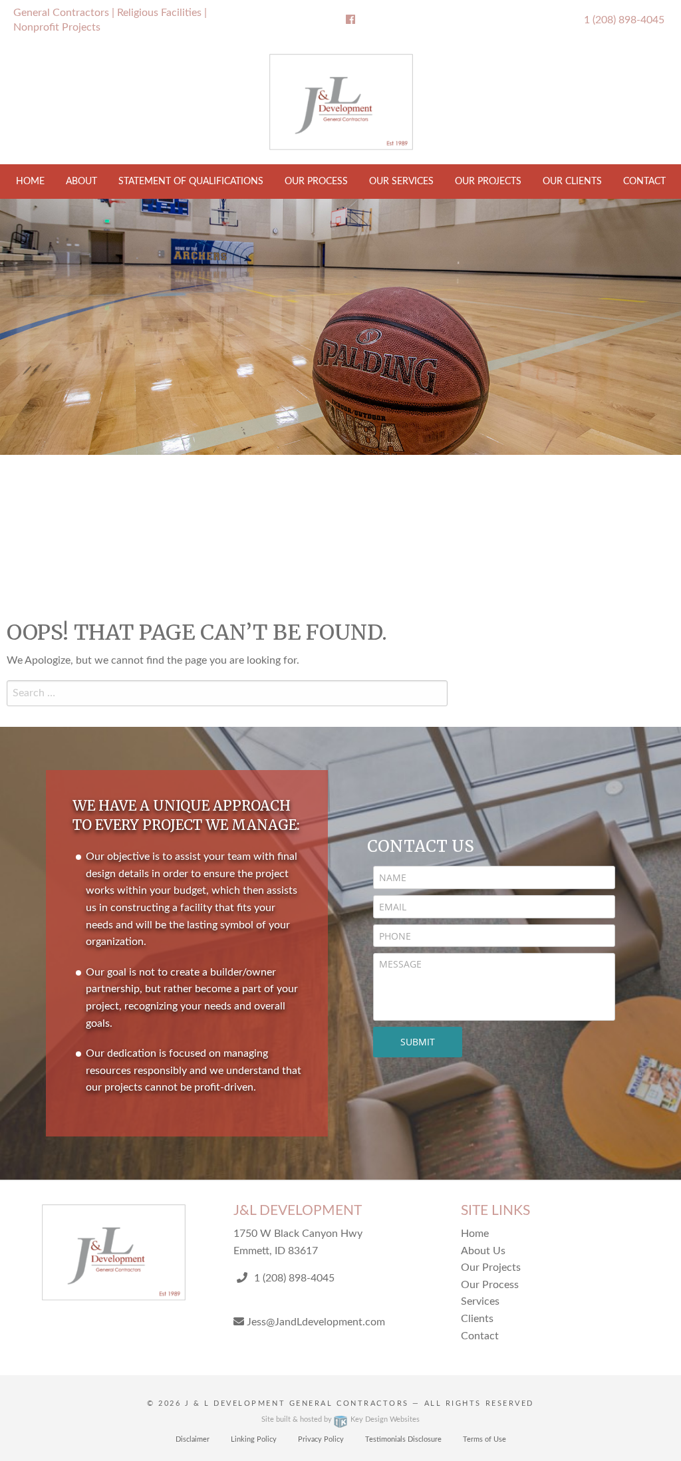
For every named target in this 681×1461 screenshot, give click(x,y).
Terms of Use (484, 1439)
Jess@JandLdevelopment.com (314, 1322)
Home (30, 181)
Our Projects (488, 181)
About (81, 181)
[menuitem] (30, 182)
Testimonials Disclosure (403, 1439)
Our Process (316, 181)
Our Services (401, 181)
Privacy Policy (321, 1439)
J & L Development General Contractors (297, 1403)
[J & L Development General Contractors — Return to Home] (340, 102)
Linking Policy (254, 1439)
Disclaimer (192, 1439)
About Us (483, 1251)
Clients (477, 1318)
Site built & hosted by (340, 1419)
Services (480, 1301)
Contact (644, 181)
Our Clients (572, 181)
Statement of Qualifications (190, 181)
